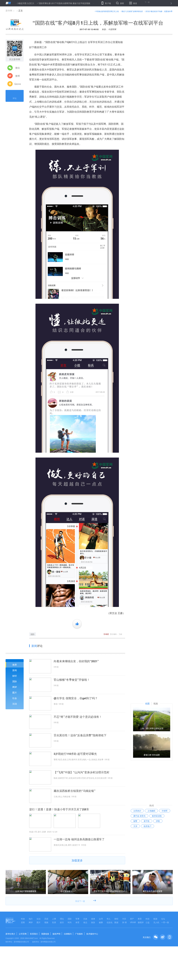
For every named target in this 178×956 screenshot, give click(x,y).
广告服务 (79, 933)
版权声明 (56, 933)
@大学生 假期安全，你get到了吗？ (76, 698)
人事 (54, 918)
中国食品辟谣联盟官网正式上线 (107, 11)
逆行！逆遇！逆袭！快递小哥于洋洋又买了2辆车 (59, 809)
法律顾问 (68, 933)
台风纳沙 (137, 810)
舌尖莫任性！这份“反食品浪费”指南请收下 (80, 735)
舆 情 (124, 922)
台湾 (101, 918)
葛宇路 (146, 821)
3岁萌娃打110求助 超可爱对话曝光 (75, 754)
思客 (23, 922)
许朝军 (165, 810)
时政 (23, 918)
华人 (109, 918)
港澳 (93, 918)
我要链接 (45, 933)
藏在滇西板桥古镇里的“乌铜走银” (74, 791)
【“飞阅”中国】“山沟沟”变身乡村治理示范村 (81, 772)
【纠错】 (106, 634)
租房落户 (147, 826)
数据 (116, 922)
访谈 (85, 918)
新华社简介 (10, 933)
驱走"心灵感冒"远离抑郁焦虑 (132, 11)
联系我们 (34, 933)
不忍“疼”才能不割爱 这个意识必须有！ (78, 717)
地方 (31, 918)
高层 (46, 918)
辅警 (135, 821)
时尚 (70, 922)
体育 (77, 922)
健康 (101, 922)
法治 (14, 703)
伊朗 (158, 821)
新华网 (9, 10)
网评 (14, 687)
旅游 (93, 922)
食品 (85, 922)
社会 (14, 698)
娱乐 (62, 922)
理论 (62, 918)
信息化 (110, 922)
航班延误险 (157, 815)
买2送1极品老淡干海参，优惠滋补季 (158, 11)
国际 (14, 681)
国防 (32, 634)
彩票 (54, 922)
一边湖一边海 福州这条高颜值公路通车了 (79, 839)
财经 (14, 675)
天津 (135, 826)
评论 (15, 98)
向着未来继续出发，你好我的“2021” (76, 661)
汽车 (124, 918)
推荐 (14, 664)
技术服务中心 (92, 933)
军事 (77, 918)
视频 (46, 922)
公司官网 (23, 933)
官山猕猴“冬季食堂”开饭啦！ (72, 680)
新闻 (14, 670)
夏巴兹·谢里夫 (139, 815)
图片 (14, 692)
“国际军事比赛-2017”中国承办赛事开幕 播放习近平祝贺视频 (44, 3)
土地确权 (151, 810)
